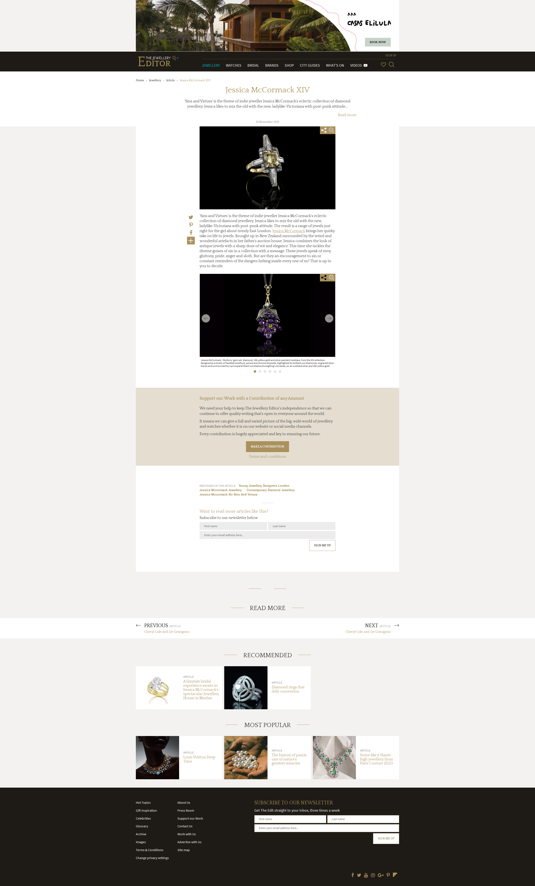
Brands (272, 65)
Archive (141, 834)
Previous (206, 315)
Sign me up (322, 545)
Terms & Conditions (149, 850)
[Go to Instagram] (373, 875)
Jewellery (211, 65)
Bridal (253, 65)
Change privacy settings (152, 858)
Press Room (185, 810)
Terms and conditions (267, 457)
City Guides (310, 65)
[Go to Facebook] (352, 875)
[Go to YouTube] (366, 875)
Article (170, 80)
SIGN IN (390, 55)
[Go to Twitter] (359, 875)
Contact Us (184, 826)
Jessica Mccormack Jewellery (221, 490)
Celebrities (143, 818)
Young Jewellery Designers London (264, 485)
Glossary (142, 826)
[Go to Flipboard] (395, 875)
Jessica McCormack (288, 231)
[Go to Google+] (381, 875)
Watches (233, 65)
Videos (357, 65)
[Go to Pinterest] (388, 875)
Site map (183, 850)
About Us (183, 802)
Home (140, 80)
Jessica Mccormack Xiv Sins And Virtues (228, 494)
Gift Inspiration (146, 810)
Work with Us (186, 834)
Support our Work (190, 818)
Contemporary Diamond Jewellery (271, 490)
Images (141, 842)
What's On (335, 65)
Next (329, 315)
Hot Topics (143, 802)
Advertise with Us (189, 842)
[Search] (391, 64)
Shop (289, 65)
